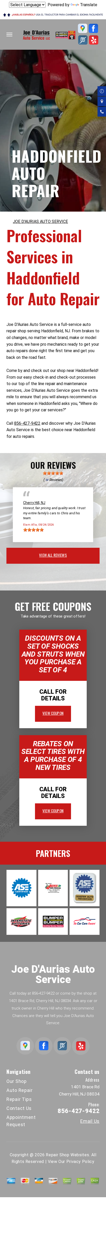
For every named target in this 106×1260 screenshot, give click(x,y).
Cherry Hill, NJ (34, 503)
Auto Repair (19, 1090)
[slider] (53, 473)
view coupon (53, 713)
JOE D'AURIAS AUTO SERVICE (40, 221)
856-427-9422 (27, 423)
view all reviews (53, 555)
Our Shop (16, 1081)
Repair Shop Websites (67, 1154)
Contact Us (19, 1108)
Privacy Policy (80, 1161)
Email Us (90, 1121)
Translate (88, 4)
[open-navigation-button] (9, 34)
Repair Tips (19, 1099)
